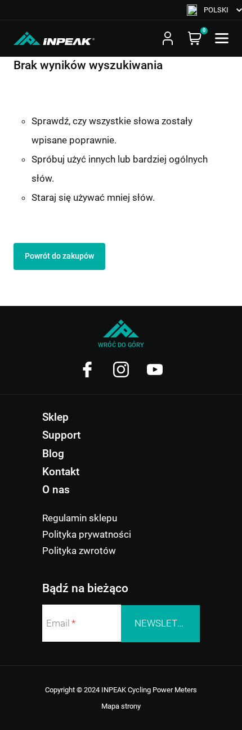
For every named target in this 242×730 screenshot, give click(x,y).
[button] (214, 10)
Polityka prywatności (86, 534)
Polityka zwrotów (79, 550)
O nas (56, 489)
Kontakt (60, 471)
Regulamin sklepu (79, 518)
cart (194, 38)
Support (61, 435)
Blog (53, 453)
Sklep (55, 417)
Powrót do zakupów (59, 255)
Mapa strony (121, 706)
